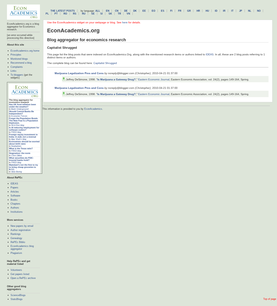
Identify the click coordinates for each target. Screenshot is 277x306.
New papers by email (22, 226)
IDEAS (14, 183)
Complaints (17, 66)
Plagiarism (16, 253)
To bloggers (17, 74)
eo (153, 10)
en (107, 10)
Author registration (21, 230)
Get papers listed (20, 274)
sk (110, 13)
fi (171, 10)
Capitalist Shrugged (105, 63)
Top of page (269, 299)
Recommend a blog (21, 62)
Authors (15, 207)
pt (56, 13)
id (216, 10)
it (232, 10)
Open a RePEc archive (23, 278)
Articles (15, 191)
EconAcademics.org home (25, 50)
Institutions (17, 211)
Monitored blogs (19, 58)
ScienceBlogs (18, 295)
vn (128, 13)
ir (224, 10)
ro (65, 13)
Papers (14, 187)
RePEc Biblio (18, 242)
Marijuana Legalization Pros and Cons (79, 73)
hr (198, 10)
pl (47, 13)
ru (83, 13)
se (93, 13)
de (126, 10)
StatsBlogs (17, 299)
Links (13, 70)
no (259, 10)
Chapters (15, 203)
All (97, 10)
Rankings (16, 234)
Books (14, 199)
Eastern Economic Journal (153, 79)
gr (189, 10)
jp (240, 10)
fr (179, 10)
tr (119, 13)
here (125, 22)
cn (116, 10)
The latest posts (63, 10)
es (162, 10)
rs (74, 13)
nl (249, 10)
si (101, 13)
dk (135, 10)
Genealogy (16, 238)
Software (15, 195)
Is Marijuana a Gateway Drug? (116, 79)
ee (144, 10)
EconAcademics (93, 108)
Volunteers (16, 270)
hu (207, 10)
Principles (16, 54)
